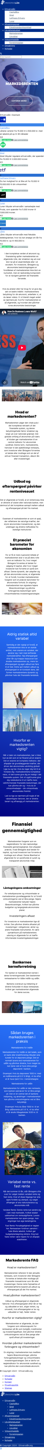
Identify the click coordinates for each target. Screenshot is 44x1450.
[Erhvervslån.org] (10, 4)
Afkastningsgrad (12, 24)
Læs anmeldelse (20, 140)
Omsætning (10, 45)
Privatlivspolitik (11, 1385)
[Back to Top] (1, 1448)
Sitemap (8, 1388)
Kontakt (8, 1382)
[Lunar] (3, 197)
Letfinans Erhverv (17, 18)
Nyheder (8, 48)
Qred (11, 15)
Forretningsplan (16, 42)
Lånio (2, 231)
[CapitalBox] (3, 122)
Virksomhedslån (12, 39)
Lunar (11, 21)
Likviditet (13, 36)
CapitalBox (14, 12)
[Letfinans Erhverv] (3, 172)
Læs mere (6, 140)
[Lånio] (3, 225)
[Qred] (3, 147)
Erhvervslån (10, 9)
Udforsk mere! (19, 101)
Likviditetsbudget (12, 30)
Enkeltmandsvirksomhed (20, 27)
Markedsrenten (16, 33)
